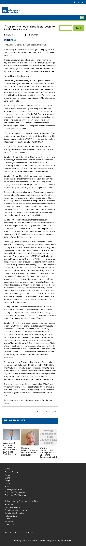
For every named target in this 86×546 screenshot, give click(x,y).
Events (8, 478)
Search (78, 28)
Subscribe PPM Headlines (15, 492)
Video (7, 483)
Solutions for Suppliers (14, 513)
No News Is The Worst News (44, 412)
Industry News (11, 516)
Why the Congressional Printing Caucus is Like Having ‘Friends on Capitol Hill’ (48, 439)
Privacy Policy (9, 533)
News (7, 475)
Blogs (7, 481)
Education (9, 521)
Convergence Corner (13, 489)
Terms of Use (19, 533)
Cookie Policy (30, 533)
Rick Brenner (32, 35)
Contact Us (9, 524)
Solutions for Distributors (16, 510)
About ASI (9, 504)
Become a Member (13, 507)
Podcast (8, 486)
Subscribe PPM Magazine (15, 495)
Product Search (11, 472)
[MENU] (82, 17)
